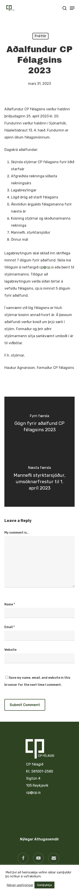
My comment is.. (16, 532)
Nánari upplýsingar (20, 885)
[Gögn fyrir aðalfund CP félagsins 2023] (39, 424)
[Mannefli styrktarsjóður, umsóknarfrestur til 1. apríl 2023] (39, 479)
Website (10, 650)
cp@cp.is (46, 267)
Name (9, 604)
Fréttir (40, 36)
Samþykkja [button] (44, 885)
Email (9, 627)
